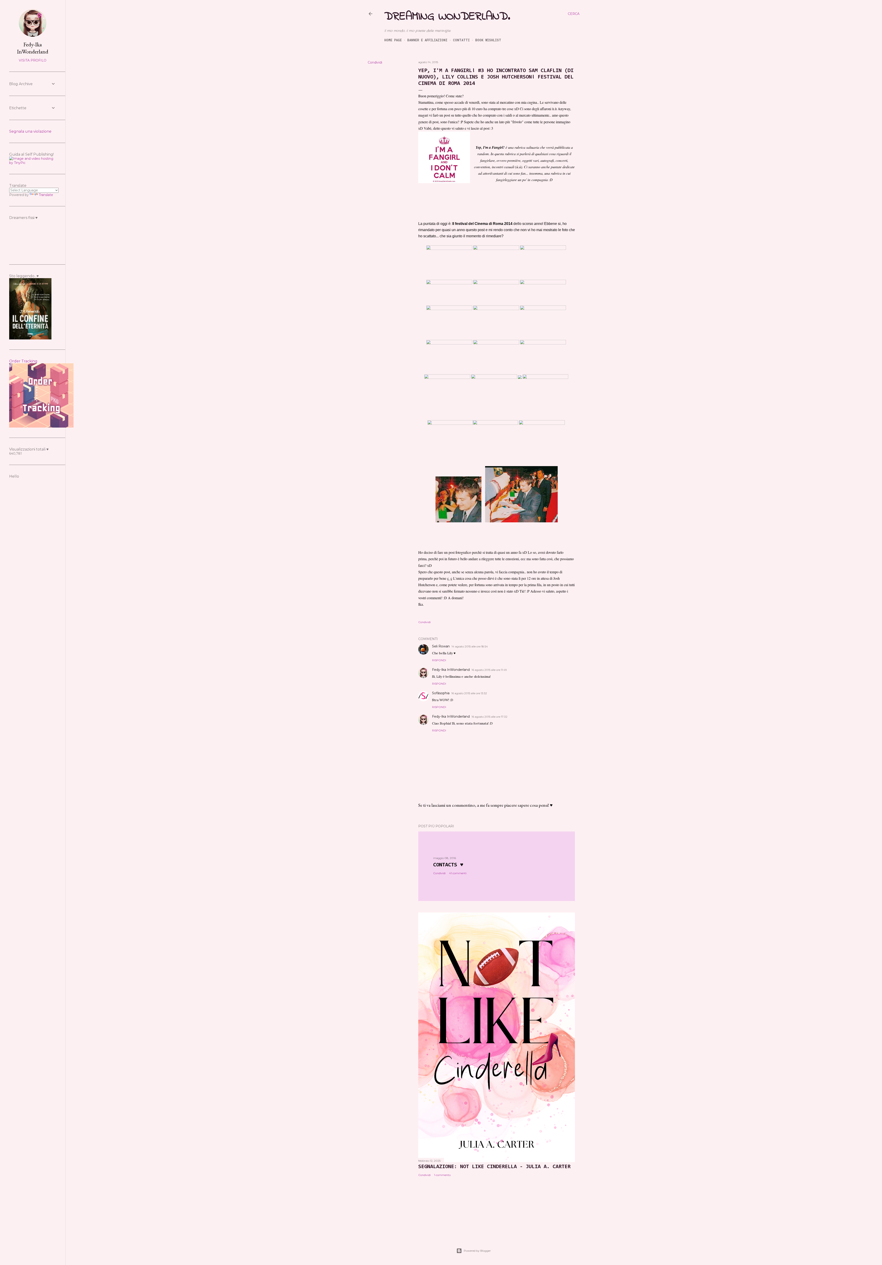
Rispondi (439, 660)
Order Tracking (23, 361)
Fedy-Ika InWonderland (451, 670)
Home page (393, 40)
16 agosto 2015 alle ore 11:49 (489, 670)
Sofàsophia (440, 693)
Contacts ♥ (448, 865)
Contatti (461, 40)
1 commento (442, 1175)
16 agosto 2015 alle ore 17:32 (489, 716)
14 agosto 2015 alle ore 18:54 (470, 646)
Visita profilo (32, 60)
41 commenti (457, 873)
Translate (46, 195)
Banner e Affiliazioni (427, 40)
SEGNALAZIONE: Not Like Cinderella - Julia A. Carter (494, 1167)
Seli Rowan (441, 646)
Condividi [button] (375, 62)
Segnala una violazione (30, 131)
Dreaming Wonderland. (447, 16)
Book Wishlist (488, 40)
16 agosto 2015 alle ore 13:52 (469, 693)
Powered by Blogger (477, 1250)
